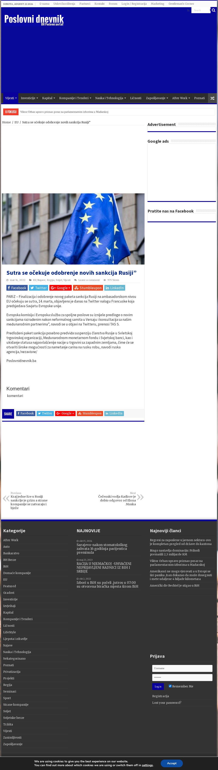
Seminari (9, 691)
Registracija (160, 696)
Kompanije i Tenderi (74, 98)
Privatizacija (11, 672)
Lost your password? (166, 703)
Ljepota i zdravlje (15, 639)
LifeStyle (9, 632)
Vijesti (9, 98)
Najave (41, 280)
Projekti (8, 678)
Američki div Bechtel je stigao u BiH (174, 585)
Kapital (47, 98)
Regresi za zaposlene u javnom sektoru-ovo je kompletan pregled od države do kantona (181, 542)
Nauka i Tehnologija (109, 98)
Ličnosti (135, 98)
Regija (50, 280)
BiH (5, 566)
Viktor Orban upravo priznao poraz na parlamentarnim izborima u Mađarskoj (64, 111)
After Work (179, 98)
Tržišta (8, 724)
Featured (9, 586)
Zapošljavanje (155, 98)
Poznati (199, 98)
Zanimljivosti (12, 737)
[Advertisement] (136, 59)
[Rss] (188, 10)
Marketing (157, 3)
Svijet (59, 280)
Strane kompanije (16, 705)
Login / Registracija (134, 3)
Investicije (28, 98)
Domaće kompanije (17, 573)
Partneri (84, 3)
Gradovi (8, 593)
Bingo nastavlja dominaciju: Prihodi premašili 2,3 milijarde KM (175, 552)
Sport (7, 698)
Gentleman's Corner (181, 3)
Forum (113, 3)
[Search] (214, 10)
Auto (6, 547)
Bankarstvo (11, 553)
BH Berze (9, 560)
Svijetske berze (13, 718)
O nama (44, 3)
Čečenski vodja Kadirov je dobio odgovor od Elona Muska (117, 499)
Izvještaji (9, 606)
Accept (171, 763)
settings (147, 765)
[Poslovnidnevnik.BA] (34, 20)
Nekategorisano (14, 658)
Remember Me (182, 686)
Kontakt (100, 3)
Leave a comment (89, 280)
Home (6, 122)
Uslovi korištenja (64, 3)
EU (16, 122)
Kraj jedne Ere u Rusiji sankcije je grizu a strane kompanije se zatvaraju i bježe (29, 501)
